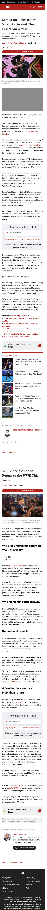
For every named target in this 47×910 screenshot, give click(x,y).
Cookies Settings (7, 891)
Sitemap (29, 885)
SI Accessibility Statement (11, 885)
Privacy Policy (6, 878)
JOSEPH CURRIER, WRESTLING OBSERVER (27, 430)
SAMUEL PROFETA (19, 834)
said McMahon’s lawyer (19, 682)
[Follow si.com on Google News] (39, 345)
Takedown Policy (7, 881)
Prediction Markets (15, 863)
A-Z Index (5, 888)
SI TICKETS (36, 2)
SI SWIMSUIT (11, 2)
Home (4, 453)
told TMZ (20, 702)
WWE (21, 117)
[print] (15, 442)
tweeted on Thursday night (29, 145)
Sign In (41, 7)
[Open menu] (3, 7)
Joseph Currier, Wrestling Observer (14, 43)
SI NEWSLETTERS (24, 2)
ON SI (4, 2)
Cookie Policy (30, 878)
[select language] (35, 7)
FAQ (27, 888)
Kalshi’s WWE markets (16, 565)
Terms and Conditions (33, 881)
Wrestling (12, 453)
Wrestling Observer (20, 315)
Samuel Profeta (7, 485)
